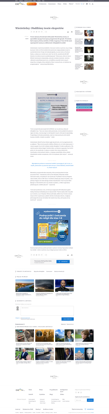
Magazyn (21, 0)
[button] (87, 4)
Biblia (16, 0)
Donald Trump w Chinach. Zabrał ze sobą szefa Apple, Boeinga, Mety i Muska (23, 363)
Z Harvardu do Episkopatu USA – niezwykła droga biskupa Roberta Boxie (64, 295)
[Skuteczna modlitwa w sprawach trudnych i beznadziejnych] (89, 33)
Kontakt (34, 412)
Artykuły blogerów (32, 401)
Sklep (43, 0)
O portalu (17, 412)
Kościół (77, 363)
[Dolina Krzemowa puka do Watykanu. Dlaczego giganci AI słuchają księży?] (84, 354)
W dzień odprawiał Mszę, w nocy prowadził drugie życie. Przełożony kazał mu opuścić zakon (79, 42)
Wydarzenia (42, 4)
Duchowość (42, 399)
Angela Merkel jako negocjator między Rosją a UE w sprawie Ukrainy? (84, 344)
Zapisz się (90, 400)
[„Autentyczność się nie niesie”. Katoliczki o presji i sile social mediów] (89, 67)
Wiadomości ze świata (40, 295)
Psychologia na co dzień (56, 401)
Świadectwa (42, 401)
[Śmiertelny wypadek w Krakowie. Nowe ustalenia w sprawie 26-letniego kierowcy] (24, 285)
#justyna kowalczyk (59, 271)
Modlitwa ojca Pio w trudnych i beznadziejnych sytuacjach (79, 57)
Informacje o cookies (49, 412)
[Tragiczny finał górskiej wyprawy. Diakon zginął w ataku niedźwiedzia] (64, 335)
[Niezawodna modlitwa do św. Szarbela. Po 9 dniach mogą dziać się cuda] (89, 50)
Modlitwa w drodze (28, 0)
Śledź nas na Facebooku (84, 104)
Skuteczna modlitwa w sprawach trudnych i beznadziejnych (79, 32)
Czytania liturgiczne (55, 399)
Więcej (71, 4)
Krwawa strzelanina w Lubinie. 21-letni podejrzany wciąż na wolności (44, 362)
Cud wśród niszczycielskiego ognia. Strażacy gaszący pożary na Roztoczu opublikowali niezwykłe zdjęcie (44, 344)
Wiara (59, 4)
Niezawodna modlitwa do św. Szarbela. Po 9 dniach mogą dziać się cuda (79, 50)
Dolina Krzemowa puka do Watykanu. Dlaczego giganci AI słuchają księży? (84, 362)
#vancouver (49, 271)
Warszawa (78, 3)
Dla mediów (38, 412)
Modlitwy (53, 403)
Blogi (34, 0)
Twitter (91, 0)
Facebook (89, 0)
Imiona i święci (42, 403)
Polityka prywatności (28, 412)
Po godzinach (54, 389)
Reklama (42, 412)
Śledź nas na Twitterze (84, 107)
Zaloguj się (17, 317)
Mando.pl (38, 409)
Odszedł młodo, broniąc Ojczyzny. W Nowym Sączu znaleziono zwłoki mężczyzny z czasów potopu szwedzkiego (24, 345)
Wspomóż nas (64, 261)
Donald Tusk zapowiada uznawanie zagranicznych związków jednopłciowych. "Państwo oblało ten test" (64, 363)
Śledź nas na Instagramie (85, 110)
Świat (25, 276)
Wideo (65, 4)
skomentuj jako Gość (26, 317)
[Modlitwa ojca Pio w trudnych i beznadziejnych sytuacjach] (89, 58)
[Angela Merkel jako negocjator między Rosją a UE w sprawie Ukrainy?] (84, 335)
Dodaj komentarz (68, 319)
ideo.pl (92, 412)
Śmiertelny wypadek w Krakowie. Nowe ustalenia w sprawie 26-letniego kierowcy (24, 295)
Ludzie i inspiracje (65, 401)
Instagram (93, 0)
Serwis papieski (32, 399)
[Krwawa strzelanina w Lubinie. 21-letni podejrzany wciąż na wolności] (44, 354)
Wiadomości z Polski (20, 295)
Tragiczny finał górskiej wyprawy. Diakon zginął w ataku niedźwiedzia (63, 344)
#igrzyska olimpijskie (39, 271)
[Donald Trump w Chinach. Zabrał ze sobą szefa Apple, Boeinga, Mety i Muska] (24, 354)
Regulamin (21, 412)
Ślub (29, 403)
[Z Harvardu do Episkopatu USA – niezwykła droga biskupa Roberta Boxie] (64, 285)
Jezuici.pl (17, 409)
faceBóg (38, 0)
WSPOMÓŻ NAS (90, 409)
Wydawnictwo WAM (28, 409)
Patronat (55, 412)
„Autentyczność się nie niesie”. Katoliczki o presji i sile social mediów (79, 66)
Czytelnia (42, 394)
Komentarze (52, 4)
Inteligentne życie (64, 390)
